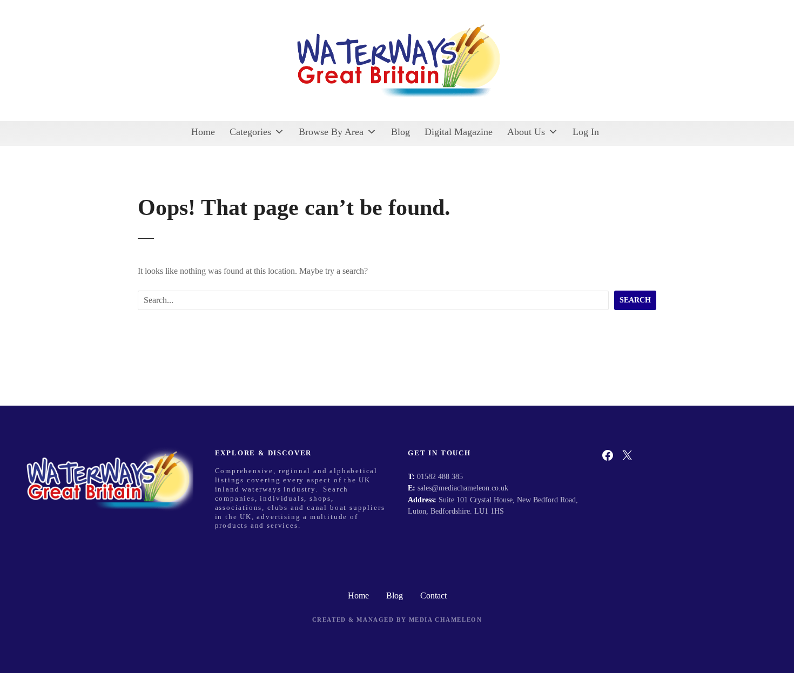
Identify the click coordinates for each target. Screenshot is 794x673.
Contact (433, 595)
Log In (586, 131)
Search (635, 299)
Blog (400, 131)
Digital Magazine (459, 131)
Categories (250, 131)
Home (203, 131)
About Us (526, 131)
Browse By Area (331, 131)
